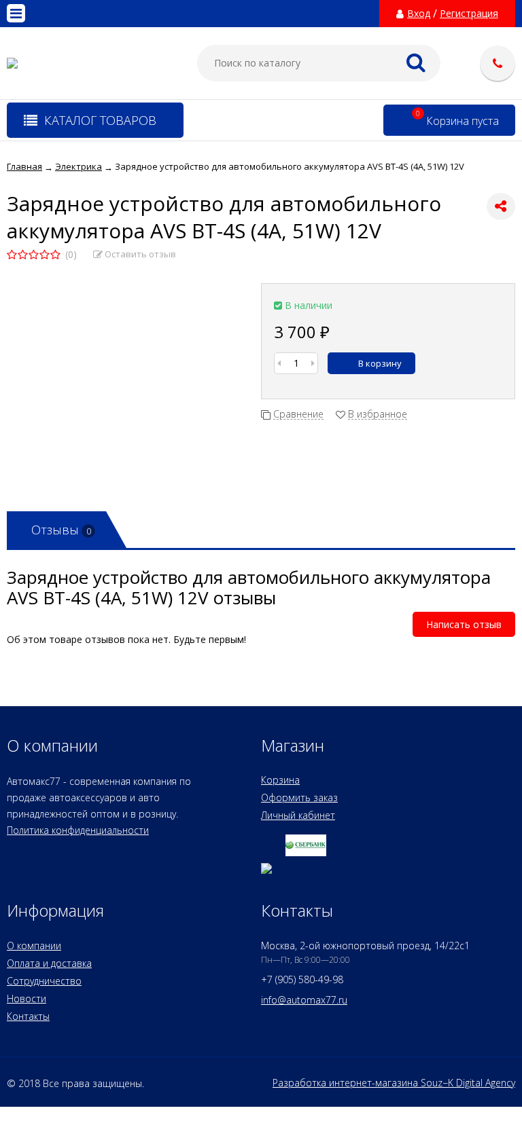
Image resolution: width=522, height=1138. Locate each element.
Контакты (28, 1016)
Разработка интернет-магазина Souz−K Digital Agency (394, 1083)
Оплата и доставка (49, 963)
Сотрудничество (44, 980)
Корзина (280, 779)
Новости (26, 998)
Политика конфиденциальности (78, 830)
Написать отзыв (464, 624)
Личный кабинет (298, 815)
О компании (34, 945)
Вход (418, 13)
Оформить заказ (299, 797)
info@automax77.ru (304, 999)
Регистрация (469, 13)
